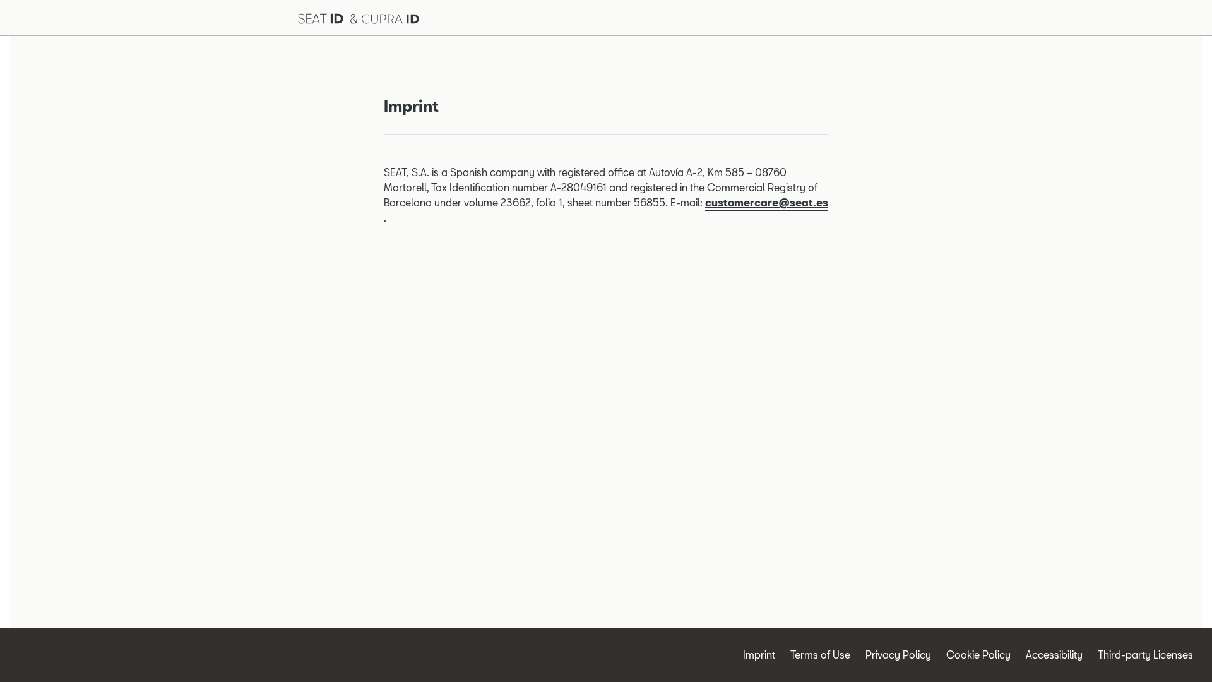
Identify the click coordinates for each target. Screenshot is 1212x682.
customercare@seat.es (766, 202)
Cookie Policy (978, 655)
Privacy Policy (898, 655)
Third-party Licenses (1145, 655)
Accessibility (1054, 655)
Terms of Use (820, 655)
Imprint (759, 655)
